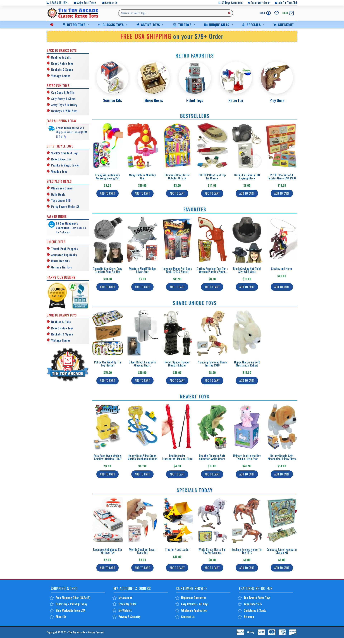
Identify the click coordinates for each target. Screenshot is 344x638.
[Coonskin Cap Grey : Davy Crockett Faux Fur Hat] (107, 239)
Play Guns (277, 100)
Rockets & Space (62, 69)
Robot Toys (194, 100)
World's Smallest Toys (65, 153)
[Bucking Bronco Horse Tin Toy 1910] (247, 520)
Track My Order (127, 604)
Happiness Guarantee (193, 598)
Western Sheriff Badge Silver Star (142, 270)
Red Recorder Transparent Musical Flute (177, 457)
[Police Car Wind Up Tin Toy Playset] (107, 333)
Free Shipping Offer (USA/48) (73, 598)
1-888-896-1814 (59, 3)
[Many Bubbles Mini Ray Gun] (142, 146)
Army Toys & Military (64, 105)
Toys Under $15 (61, 200)
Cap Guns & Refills (63, 92)
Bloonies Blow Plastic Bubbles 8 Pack (177, 176)
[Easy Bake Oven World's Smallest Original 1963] (107, 426)
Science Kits (112, 100)
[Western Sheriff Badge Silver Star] (142, 239)
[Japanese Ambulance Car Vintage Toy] (107, 520)
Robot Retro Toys (62, 63)
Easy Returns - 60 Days (195, 604)
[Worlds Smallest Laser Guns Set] (142, 520)
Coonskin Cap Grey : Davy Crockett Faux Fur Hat (107, 270)
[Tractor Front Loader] (177, 520)
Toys (64, 171)
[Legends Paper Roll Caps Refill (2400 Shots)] (177, 239)
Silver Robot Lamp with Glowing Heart (142, 363)
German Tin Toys (61, 267)
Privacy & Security (129, 617)
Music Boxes (153, 100)
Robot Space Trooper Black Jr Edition (177, 363)
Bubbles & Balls (61, 57)
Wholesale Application (194, 610)
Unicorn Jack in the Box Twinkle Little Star (247, 457)
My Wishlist (125, 610)
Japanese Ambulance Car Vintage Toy (107, 551)
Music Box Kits (60, 261)
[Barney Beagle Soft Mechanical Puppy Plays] (282, 426)
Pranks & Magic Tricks (65, 165)
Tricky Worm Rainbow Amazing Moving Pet (107, 176)
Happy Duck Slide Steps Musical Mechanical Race (142, 457)
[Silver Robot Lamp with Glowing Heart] (142, 333)
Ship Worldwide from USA (70, 610)
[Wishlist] (276, 13)
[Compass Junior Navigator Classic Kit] (282, 520)
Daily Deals (58, 194)
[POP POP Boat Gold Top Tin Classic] (212, 146)
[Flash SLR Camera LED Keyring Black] (247, 146)
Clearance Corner (62, 188)
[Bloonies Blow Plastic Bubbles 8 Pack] (177, 146)
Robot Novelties (61, 159)
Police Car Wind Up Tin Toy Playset (107, 363)
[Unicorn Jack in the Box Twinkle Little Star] (247, 426)
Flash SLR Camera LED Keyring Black (247, 176)
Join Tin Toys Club (287, 3)
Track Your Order (260, 3)
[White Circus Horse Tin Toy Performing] (212, 520)
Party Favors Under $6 (65, 206)
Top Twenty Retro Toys (257, 598)
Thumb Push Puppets (64, 249)
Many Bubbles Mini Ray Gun (142, 176)
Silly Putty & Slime (63, 99)
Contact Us (111, 3)
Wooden (56, 171)
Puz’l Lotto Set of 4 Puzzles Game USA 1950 (282, 176)
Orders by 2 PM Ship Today (71, 604)
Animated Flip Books (64, 255)
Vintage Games (60, 76)
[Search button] (229, 13)
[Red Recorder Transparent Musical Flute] (177, 426)
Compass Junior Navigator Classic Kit (281, 551)
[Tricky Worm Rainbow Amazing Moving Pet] (107, 146)
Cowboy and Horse (282, 268)
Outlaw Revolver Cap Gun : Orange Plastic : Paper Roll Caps (212, 271)
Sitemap (249, 617)
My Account (125, 598)
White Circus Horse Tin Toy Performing (212, 551)
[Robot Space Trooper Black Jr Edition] (177, 333)
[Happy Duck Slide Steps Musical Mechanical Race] (142, 426)
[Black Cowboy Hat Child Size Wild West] (247, 239)
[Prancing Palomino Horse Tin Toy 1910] (212, 333)
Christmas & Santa (255, 610)
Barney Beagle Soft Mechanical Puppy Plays (282, 457)
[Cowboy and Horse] (282, 239)
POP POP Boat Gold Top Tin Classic (212, 176)
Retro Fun (235, 100)
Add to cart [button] (107, 193)
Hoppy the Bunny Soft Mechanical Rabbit (247, 363)
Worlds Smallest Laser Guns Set (142, 551)
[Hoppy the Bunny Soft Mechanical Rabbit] (247, 333)
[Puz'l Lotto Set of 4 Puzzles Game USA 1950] (282, 146)
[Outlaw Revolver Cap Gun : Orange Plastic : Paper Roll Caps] (212, 239)
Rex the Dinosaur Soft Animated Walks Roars (212, 457)
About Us (61, 617)
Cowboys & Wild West (64, 111)
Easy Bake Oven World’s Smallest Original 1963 (107, 457)
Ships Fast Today (86, 3)
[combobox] (172, 13)
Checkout (286, 24)
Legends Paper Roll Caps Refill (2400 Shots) (177, 270)
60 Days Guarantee (231, 3)
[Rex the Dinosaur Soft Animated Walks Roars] (212, 426)
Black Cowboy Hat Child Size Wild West (247, 270)
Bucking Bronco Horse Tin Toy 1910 (247, 551)
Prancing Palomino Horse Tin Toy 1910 (212, 363)
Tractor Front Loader (177, 549)
